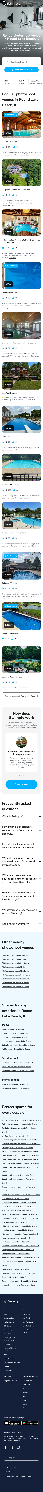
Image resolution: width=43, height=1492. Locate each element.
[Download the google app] (30, 1423)
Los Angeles (27, 1381)
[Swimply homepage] (21, 3)
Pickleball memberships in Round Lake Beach (20, 1246)
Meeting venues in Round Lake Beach (17, 1230)
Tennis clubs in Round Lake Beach (16, 1277)
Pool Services (9, 1344)
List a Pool (26, 1314)
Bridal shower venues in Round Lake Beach (20, 1151)
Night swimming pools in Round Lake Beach (20, 1234)
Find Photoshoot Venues (23, 70)
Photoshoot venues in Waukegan (15, 986)
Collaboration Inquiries (12, 1362)
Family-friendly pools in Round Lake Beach (19, 1214)
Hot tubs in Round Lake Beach (14, 1037)
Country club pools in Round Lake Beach (18, 1175)
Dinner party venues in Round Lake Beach (19, 1202)
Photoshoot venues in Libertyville (15, 963)
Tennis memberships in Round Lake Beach (19, 1281)
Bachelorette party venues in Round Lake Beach (19, 1130)
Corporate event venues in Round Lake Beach (20, 1163)
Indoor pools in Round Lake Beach (16, 1033)
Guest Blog (8, 1330)
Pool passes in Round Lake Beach (16, 1253)
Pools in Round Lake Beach (13, 1029)
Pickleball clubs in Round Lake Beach (17, 1242)
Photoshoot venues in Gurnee (14, 959)
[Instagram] (18, 1447)
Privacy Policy (9, 1471)
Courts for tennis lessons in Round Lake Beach (21, 1195)
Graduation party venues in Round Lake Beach (21, 1218)
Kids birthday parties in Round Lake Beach (19, 1226)
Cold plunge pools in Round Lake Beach (18, 1045)
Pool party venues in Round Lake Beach (18, 1249)
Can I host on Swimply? (15, 924)
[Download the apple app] (12, 1423)
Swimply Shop (9, 1318)
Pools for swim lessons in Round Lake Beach (20, 1257)
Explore (6, 1366)
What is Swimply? (12, 816)
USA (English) (10, 1458)
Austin (25, 1396)
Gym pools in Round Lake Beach (15, 1222)
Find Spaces (22, 784)
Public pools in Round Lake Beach (16, 1049)
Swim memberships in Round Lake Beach (19, 1273)
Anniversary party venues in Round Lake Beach (21, 1120)
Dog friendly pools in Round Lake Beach (18, 1206)
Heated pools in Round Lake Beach (16, 1041)
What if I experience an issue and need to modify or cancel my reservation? (18, 861)
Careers (6, 1314)
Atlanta (25, 1392)
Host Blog (7, 1334)
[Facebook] (6, 1447)
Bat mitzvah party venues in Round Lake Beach (21, 1144)
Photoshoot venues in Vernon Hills (16, 979)
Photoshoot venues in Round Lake (16, 975)
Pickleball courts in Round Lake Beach (17, 1063)
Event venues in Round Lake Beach (16, 1210)
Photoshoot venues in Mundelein (15, 971)
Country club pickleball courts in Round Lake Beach (20, 1169)
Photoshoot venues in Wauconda (15, 983)
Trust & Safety (9, 1358)
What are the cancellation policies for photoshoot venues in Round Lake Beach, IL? (19, 879)
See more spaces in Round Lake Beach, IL (21, 696)
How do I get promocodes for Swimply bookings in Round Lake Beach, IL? (18, 896)
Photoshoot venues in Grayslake (15, 955)
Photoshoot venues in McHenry (15, 967)
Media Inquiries (9, 1322)
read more (36, 155)
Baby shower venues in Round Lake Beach (19, 1124)
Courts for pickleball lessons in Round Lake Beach (19, 1189)
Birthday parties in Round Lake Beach (17, 1147)
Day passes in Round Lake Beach (15, 1198)
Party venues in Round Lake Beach (16, 1238)
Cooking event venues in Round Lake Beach (20, 1159)
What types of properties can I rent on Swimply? (19, 911)
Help (5, 1354)
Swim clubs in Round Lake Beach (15, 1269)
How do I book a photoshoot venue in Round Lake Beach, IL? (20, 845)
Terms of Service (10, 1467)
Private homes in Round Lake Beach (17, 1088)
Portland (26, 1388)
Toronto (25, 1408)
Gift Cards (7, 1326)
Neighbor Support (10, 1381)
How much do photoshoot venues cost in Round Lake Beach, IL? (17, 830)
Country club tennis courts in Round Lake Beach (19, 1181)
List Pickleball (28, 1322)
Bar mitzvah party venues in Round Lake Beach (21, 1140)
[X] (12, 1447)
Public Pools (8, 1370)
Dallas (25, 1404)
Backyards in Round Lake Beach (15, 1084)
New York (26, 1385)
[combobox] (21, 62)
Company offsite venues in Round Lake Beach (20, 1155)
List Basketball (28, 1326)
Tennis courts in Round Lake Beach (16, 1067)
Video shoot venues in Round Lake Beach (19, 1285)
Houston (26, 1400)
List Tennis (27, 1318)
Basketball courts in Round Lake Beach (18, 1070)
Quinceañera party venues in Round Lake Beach (19, 1263)
